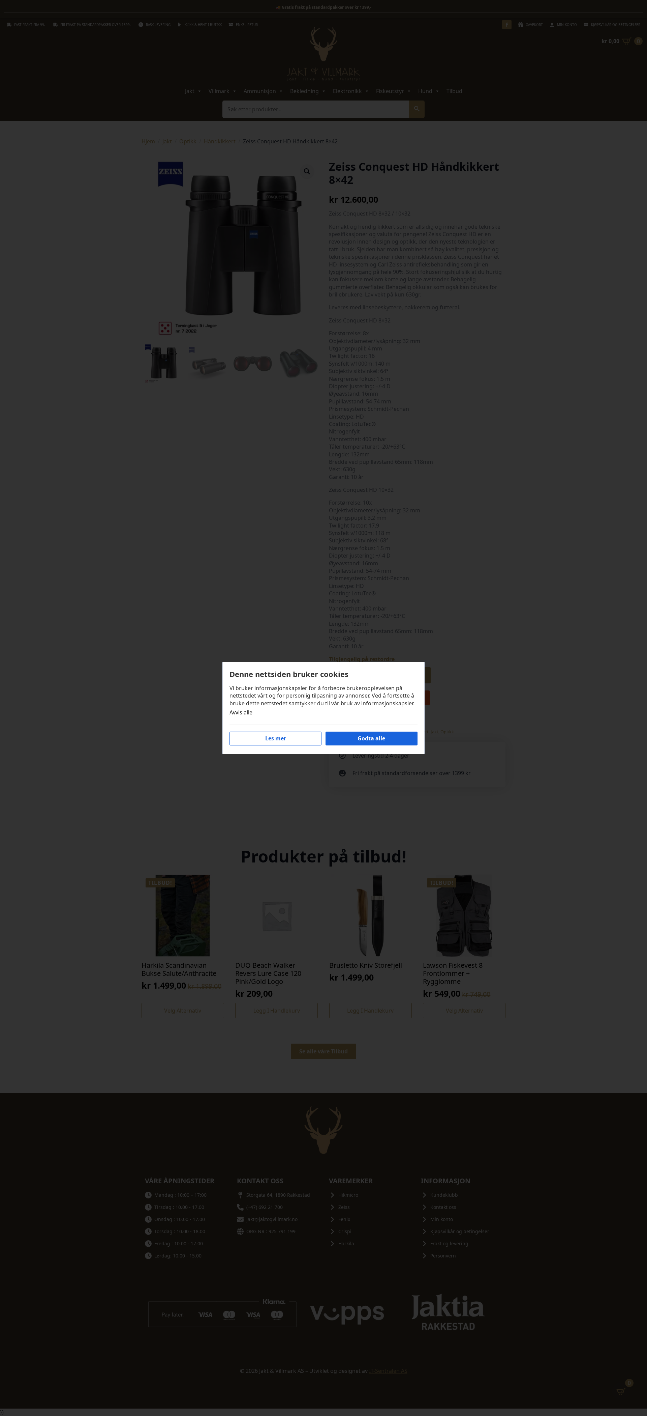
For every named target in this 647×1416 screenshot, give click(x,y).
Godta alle (371, 738)
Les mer (275, 738)
